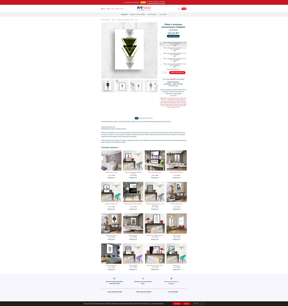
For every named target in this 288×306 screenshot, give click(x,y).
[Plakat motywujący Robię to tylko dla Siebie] (133, 160)
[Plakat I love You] (176, 223)
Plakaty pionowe (178, 105)
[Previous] (104, 50)
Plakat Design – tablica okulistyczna (154, 235)
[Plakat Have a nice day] (111, 223)
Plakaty (124, 14)
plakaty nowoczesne (169, 105)
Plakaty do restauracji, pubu (176, 102)
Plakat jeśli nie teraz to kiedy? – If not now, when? (155, 204)
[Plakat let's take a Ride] (111, 253)
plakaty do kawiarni (168, 101)
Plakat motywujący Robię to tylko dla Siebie (133, 173)
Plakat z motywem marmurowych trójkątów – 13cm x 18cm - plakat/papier (174, 43)
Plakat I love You (177, 235)
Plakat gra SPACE (133, 265)
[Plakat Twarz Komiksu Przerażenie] (155, 253)
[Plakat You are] (176, 253)
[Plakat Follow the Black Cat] (176, 160)
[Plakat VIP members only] (111, 192)
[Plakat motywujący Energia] (155, 160)
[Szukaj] (178, 8)
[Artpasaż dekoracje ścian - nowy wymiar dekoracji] (144, 8)
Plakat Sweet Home (133, 235)
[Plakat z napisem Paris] (176, 192)
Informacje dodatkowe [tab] (146, 118)
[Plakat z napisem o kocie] (111, 160)
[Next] (154, 50)
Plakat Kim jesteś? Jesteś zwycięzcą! (133, 203)
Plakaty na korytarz (178, 104)
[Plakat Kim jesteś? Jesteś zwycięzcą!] (133, 192)
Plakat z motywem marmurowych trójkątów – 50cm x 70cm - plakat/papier (174, 59)
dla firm (162, 14)
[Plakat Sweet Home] (133, 223)
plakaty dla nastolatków (175, 99)
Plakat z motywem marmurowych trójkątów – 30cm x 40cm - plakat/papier (174, 54)
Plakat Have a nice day (111, 235)
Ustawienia (196, 303)
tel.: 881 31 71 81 (173, 85)
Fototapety (152, 14)
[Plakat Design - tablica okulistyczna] (155, 223)
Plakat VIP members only (111, 203)
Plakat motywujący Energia (154, 172)
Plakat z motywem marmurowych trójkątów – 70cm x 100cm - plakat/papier (174, 64)
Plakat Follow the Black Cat (176, 172)
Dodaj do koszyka (177, 72)
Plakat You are (176, 265)
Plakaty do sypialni (169, 104)
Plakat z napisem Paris (176, 203)
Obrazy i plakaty (167, 98)
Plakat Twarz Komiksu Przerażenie (155, 265)
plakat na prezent (175, 98)
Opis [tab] (136, 118)
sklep (113, 19)
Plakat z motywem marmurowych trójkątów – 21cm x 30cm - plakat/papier (174, 48)
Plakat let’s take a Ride (111, 265)
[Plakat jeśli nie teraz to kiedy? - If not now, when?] (155, 192)
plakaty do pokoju (176, 101)
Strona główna (105, 19)
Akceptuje (177, 303)
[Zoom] (103, 76)
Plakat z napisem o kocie (111, 172)
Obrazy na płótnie (137, 14)
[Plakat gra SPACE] (133, 253)
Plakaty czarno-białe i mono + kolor (127, 19)
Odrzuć (186, 303)
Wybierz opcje (111, 177)
